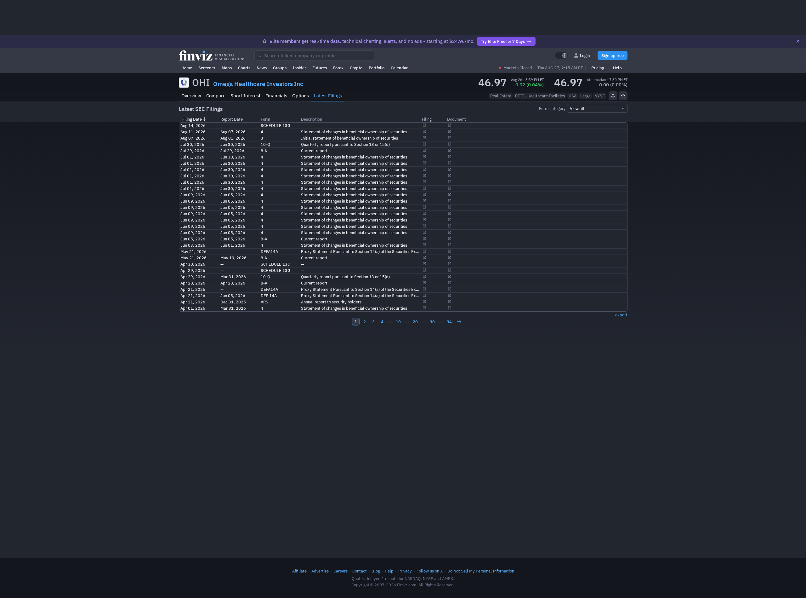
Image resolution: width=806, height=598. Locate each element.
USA (572, 95)
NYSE (599, 95)
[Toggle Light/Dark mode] (561, 55)
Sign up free (612, 55)
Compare (215, 96)
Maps (227, 67)
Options (300, 96)
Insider (299, 67)
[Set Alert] (613, 95)
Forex (338, 67)
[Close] (798, 41)
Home (186, 67)
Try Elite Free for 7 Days (503, 41)
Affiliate (299, 570)
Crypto (356, 67)
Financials (276, 96)
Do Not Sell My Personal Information (480, 570)
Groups (280, 67)
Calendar (399, 67)
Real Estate (500, 95)
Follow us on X (430, 570)
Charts (244, 67)
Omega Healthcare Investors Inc (258, 84)
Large (585, 95)
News (262, 67)
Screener (206, 67)
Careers (340, 570)
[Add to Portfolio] (623, 95)
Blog (376, 570)
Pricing (597, 67)
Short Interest (245, 96)
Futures (319, 67)
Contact (359, 570)
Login (585, 55)
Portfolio (376, 67)
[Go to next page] (459, 321)
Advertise (320, 570)
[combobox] (314, 55)
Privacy (405, 570)
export (621, 314)
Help (617, 67)
